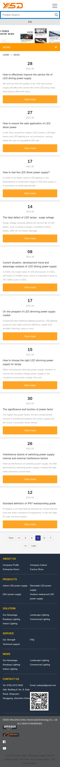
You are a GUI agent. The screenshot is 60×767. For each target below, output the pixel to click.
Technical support (11, 644)
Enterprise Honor (11, 569)
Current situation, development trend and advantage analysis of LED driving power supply (30, 264)
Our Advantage (10, 615)
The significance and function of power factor (28, 409)
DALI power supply (12, 594)
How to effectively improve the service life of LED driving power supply (27, 76)
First (11, 538)
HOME (6, 55)
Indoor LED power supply (15, 585)
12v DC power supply (16, 755)
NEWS (16, 55)
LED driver (24, 759)
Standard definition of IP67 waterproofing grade (29, 503)
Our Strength (9, 639)
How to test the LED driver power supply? (26, 172)
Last (34, 545)
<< (19, 538)
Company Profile (11, 565)
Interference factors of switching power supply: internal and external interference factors (29, 456)
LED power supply (37, 755)
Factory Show (36, 569)
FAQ (32, 639)
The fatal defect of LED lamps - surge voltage (28, 217)
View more (30, 99)
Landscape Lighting (39, 615)
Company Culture (38, 565)
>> (25, 545)
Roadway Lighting (11, 619)
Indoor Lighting (10, 623)
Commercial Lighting (40, 619)
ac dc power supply (39, 759)
